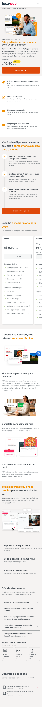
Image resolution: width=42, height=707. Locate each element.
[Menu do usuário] (37, 3)
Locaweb (9, 3)
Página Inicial (6, 8)
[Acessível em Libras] (38, 353)
